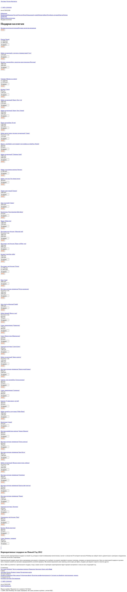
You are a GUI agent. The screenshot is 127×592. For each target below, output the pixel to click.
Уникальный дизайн (32, 15)
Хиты (24, 15)
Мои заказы (16, 575)
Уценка (65, 15)
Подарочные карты (26, 572)
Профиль (3, 575)
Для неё (15, 15)
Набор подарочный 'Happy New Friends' (12, 110)
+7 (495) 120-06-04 (6, 7)
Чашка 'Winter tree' (6, 221)
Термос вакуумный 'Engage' (9, 191)
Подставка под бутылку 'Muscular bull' (12, 231)
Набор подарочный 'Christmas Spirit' (11, 154)
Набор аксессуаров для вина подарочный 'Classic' (15, 133)
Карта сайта (45, 569)
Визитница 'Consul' (6, 422)
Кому (45, 15)
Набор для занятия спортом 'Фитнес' (11, 169)
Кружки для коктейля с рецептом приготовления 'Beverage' (18, 62)
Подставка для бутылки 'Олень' (10, 266)
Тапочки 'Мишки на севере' (9, 79)
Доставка (3, 1)
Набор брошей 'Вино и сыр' (9, 313)
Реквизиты (32, 569)
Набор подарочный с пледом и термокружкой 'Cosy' (16, 53)
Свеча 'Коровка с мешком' (8, 538)
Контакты (14, 1)
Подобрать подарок (52, 15)
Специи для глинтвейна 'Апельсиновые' (13, 380)
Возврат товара (15, 572)
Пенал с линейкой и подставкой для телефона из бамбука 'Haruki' (20, 144)
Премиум (41, 15)
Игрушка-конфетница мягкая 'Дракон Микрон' (14, 431)
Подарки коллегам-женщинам (27, 28)
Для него (20, 15)
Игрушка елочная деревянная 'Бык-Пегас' (13, 452)
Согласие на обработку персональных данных (64, 575)
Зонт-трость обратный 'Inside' (9, 304)
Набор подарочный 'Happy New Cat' (11, 100)
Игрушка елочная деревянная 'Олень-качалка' (14, 441)
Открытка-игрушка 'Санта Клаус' (10, 346)
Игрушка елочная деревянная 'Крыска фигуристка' (16, 485)
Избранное (9, 575)
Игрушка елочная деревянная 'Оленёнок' (13, 475)
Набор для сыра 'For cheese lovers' (10, 178)
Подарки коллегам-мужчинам (9, 28)
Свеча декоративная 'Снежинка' (10, 390)
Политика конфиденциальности (41, 575)
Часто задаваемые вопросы (21, 569)
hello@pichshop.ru (6, 586)
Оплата (8, 1)
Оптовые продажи (6, 578)
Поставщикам (16, 578)
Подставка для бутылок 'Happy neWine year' (13, 243)
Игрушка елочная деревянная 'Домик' (12, 496)
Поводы (60, 15)
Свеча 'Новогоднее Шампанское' (10, 336)
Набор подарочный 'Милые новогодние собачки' (15, 463)
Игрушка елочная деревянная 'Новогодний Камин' (16, 369)
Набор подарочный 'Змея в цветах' (11, 357)
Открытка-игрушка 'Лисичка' (9, 506)
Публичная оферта (25, 575)
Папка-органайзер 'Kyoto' (8, 122)
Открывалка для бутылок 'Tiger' (10, 517)
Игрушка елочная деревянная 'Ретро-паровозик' (15, 289)
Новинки (10, 15)
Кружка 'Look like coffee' (8, 254)
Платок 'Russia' (5, 39)
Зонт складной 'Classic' (7, 203)
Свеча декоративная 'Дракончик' (10, 325)
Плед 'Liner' (4, 280)
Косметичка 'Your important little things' (12, 212)
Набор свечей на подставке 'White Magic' (13, 411)
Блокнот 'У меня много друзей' (10, 401)
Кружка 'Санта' (5, 89)
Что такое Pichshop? (6, 569)
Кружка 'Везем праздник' (8, 528)
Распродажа (4, 15)
